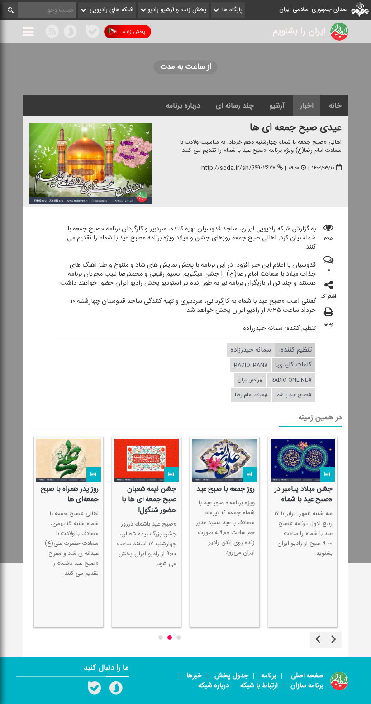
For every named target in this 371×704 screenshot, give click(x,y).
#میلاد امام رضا (251, 394)
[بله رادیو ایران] (94, 690)
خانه (335, 106)
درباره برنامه (183, 106)
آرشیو (277, 106)
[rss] (52, 33)
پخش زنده (134, 31)
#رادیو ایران (250, 380)
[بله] (93, 33)
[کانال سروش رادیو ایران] (116, 690)
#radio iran (251, 365)
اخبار (307, 106)
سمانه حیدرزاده (250, 350)
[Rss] (81, 31)
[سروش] (70, 33)
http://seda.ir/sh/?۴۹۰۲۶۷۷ (238, 168)
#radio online (291, 380)
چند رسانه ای (235, 106)
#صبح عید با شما (294, 394)
